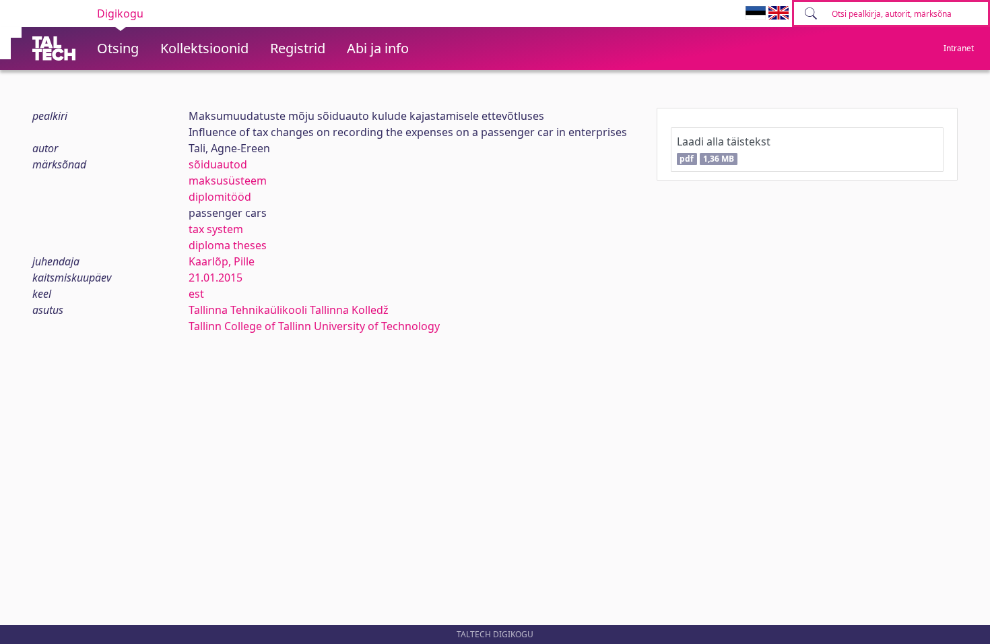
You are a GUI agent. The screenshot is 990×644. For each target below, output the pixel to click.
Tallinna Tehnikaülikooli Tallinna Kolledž (289, 309)
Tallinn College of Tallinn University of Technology (314, 326)
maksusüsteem (228, 180)
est (196, 293)
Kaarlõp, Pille (222, 261)
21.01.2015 (215, 277)
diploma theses (228, 245)
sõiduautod (218, 164)
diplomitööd (220, 196)
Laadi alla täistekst (723, 149)
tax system (216, 229)
